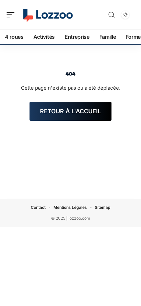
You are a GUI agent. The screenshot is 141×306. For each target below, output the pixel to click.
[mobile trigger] (12, 15)
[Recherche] (111, 15)
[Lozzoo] (47, 15)
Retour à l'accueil (70, 111)
